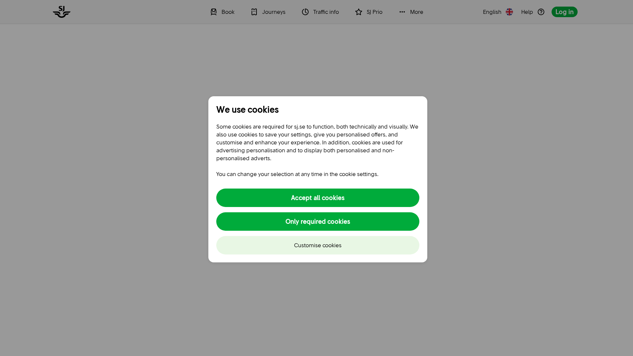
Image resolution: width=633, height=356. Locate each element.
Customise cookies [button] (318, 245)
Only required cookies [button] (318, 221)
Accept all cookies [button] (318, 198)
